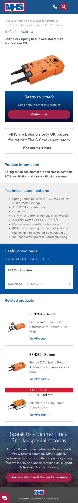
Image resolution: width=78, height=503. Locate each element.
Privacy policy (53, 498)
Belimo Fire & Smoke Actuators (38, 20)
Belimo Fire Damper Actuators (24, 25)
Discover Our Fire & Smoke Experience (39, 477)
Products (10, 20)
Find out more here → (39, 148)
